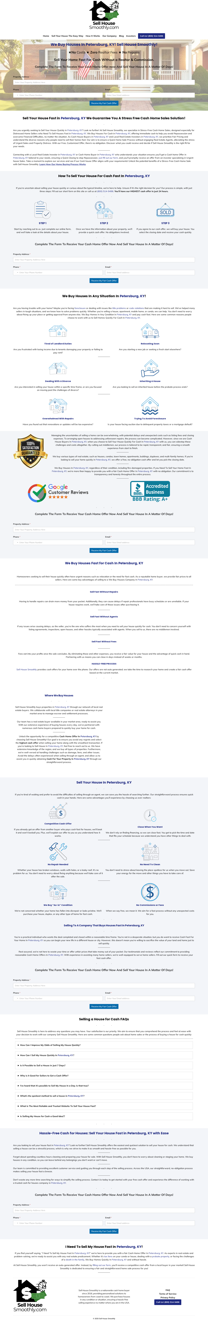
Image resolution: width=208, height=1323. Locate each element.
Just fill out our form (108, 157)
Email (108, 89)
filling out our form (102, 1265)
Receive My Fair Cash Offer (104, 103)
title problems (119, 308)
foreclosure (80, 308)
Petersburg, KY (100, 44)
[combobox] (16, 95)
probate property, (161, 1256)
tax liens (108, 1256)
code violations (136, 308)
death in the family (75, 1259)
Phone (16, 89)
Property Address (21, 77)
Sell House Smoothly (26, 669)
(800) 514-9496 (105, 191)
